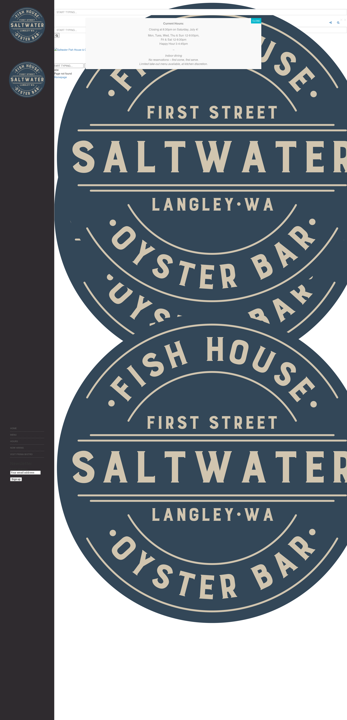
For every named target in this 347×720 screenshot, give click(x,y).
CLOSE (256, 20)
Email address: (19, 469)
